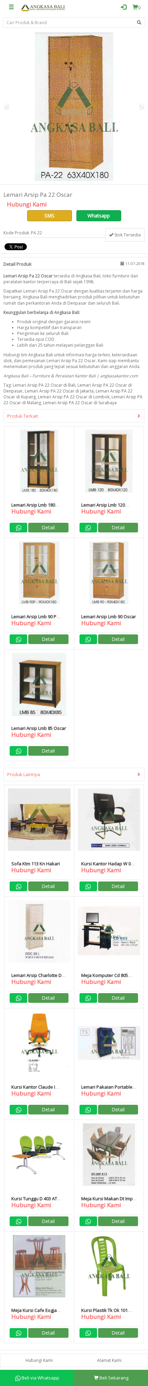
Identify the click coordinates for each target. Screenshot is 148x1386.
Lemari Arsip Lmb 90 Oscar (108, 616)
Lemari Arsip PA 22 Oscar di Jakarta (59, 391)
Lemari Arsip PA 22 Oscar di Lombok (73, 397)
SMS (49, 215)
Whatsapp (98, 215)
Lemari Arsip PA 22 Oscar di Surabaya (80, 403)
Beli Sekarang (113, 1378)
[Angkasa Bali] (43, 7)
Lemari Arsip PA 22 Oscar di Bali (44, 385)
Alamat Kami (109, 1360)
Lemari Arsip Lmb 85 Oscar (38, 728)
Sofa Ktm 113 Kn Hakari (35, 863)
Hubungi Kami (39, 1360)
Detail (48, 527)
